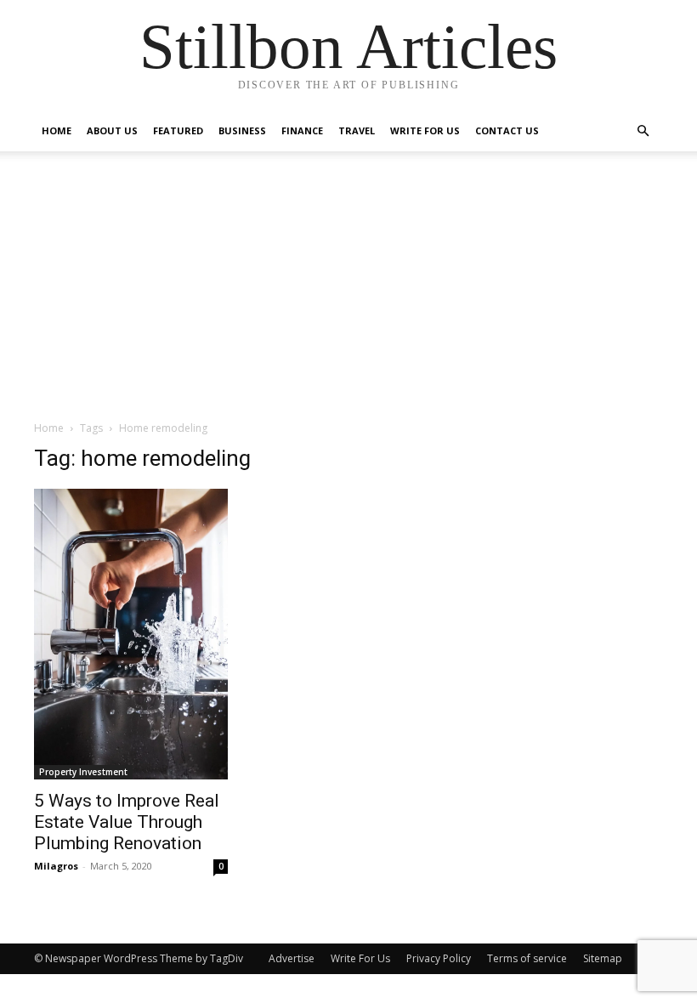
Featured (178, 130)
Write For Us (425, 130)
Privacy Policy (438, 958)
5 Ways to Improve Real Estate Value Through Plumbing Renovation (126, 821)
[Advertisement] (348, 292)
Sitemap (602, 958)
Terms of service (527, 958)
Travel (356, 130)
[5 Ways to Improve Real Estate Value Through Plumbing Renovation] (131, 634)
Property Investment (83, 772)
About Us (112, 130)
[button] (642, 131)
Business (242, 130)
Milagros (56, 865)
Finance (302, 130)
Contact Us (507, 130)
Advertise (291, 958)
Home (56, 130)
